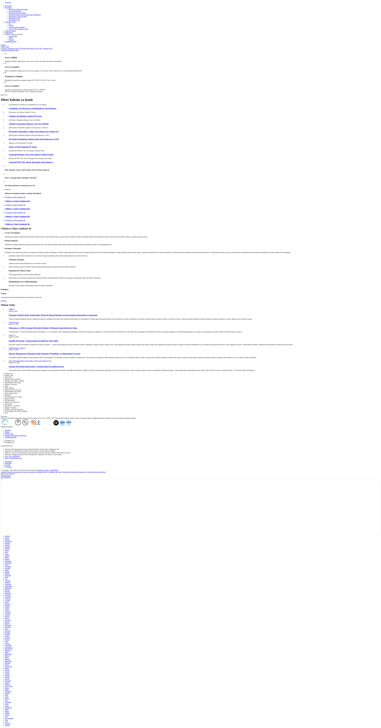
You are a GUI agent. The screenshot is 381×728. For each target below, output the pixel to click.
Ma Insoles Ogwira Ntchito (17, 13)
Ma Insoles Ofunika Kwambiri (18, 9)
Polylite (11, 25)
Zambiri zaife (13, 36)
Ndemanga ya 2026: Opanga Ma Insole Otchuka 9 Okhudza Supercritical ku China (43, 328)
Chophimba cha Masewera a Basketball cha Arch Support (32, 108)
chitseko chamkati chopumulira (10, 472)
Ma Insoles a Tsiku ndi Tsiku (18, 16)
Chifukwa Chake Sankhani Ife (17, 201)
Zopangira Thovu (10, 22)
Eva (10, 24)
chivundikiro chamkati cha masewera (74, 472)
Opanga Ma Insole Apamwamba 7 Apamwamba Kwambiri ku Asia (36, 366)
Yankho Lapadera (10, 31)
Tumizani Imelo (6, 475)
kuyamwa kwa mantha (28, 472)
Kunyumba (8, 6)
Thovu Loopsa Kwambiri (17, 27)
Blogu (11, 38)
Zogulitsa (8, 430)
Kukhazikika (9, 32)
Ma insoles (8, 7)
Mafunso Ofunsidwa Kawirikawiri (15, 435)
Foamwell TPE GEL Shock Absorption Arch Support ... (31, 162)
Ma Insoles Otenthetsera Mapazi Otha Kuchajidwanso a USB (34, 139)
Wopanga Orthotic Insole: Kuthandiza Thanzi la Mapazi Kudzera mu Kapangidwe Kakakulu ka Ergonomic (53, 315)
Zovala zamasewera (15, 11)
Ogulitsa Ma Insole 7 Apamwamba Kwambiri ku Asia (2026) (33, 341)
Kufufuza (4, 301)
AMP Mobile (54, 470)
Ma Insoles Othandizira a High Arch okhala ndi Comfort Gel (33, 131)
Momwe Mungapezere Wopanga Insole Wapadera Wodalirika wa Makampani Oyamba (44, 354)
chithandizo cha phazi (55, 472)
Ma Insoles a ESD (14, 18)
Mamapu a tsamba (43, 470)
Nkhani (7, 432)
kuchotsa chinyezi (41, 472)
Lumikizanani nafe (10, 41)
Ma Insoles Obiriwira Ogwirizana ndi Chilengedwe (25, 15)
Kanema (11, 40)
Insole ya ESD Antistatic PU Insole (23, 147)
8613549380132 (6, 477)
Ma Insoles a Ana (14, 20)
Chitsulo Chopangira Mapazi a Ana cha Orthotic (29, 124)
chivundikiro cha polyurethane (95, 472)
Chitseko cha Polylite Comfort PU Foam (25, 116)
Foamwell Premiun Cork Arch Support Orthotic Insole (31, 155)
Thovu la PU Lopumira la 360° (18, 29)
